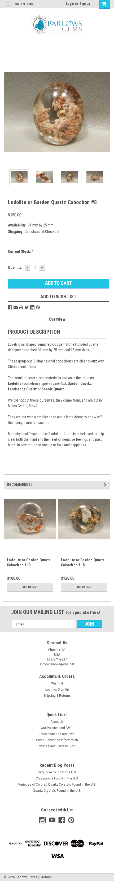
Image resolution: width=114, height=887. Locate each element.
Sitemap (45, 877)
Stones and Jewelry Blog (57, 746)
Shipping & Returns (57, 696)
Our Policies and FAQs (57, 728)
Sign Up (85, 4)
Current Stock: (21, 251)
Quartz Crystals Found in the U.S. (57, 791)
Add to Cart (30, 587)
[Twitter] (27, 307)
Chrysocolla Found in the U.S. (57, 778)
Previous (8, 112)
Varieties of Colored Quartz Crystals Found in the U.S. (57, 784)
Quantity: (15, 267)
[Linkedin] (32, 307)
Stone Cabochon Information (57, 740)
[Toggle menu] (7, 7)
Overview (57, 319)
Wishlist (57, 683)
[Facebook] (10, 307)
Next (106, 112)
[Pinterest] (38, 307)
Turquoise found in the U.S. (57, 772)
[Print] (21, 307)
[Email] (16, 307)
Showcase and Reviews (57, 734)
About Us (57, 722)
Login (70, 4)
